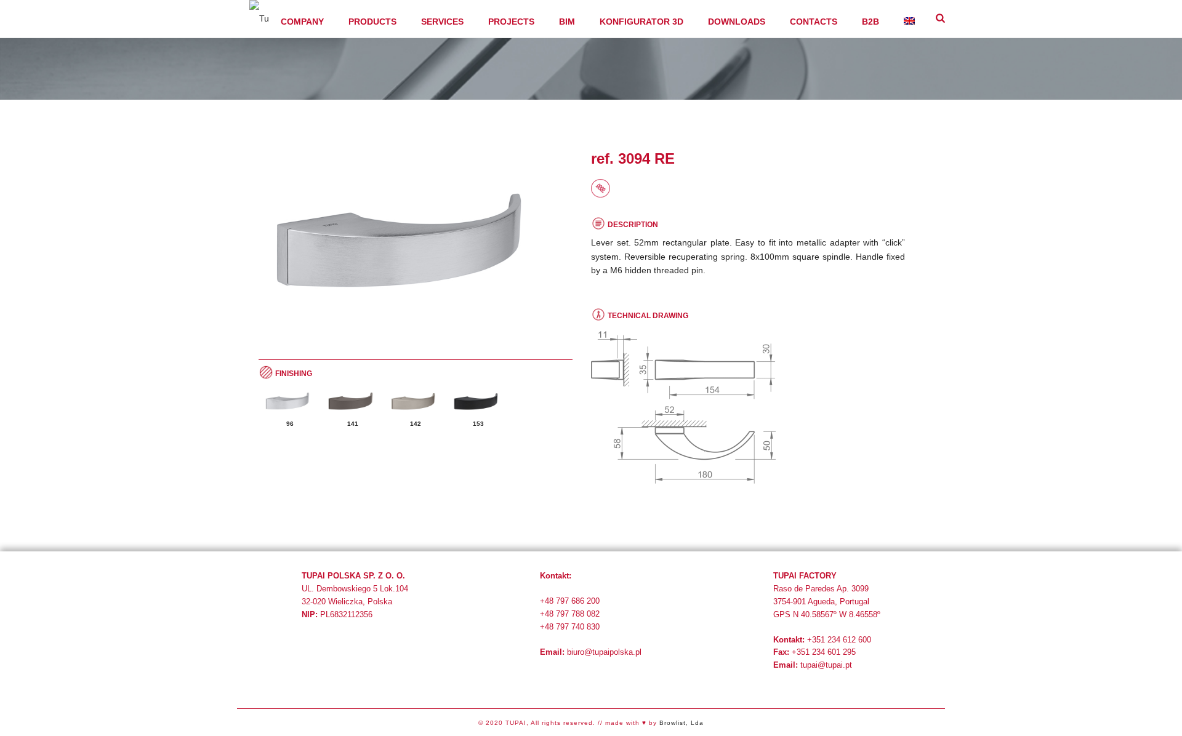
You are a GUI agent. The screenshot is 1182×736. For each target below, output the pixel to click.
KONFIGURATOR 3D (641, 21)
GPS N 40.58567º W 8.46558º (826, 614)
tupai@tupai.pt (826, 665)
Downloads (736, 21)
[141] (352, 401)
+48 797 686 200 (570, 601)
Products (372, 21)
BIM (567, 21)
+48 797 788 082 (570, 613)
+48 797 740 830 (570, 626)
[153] (478, 401)
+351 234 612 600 (839, 639)
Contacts (813, 21)
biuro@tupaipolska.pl (604, 652)
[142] (415, 401)
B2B (870, 21)
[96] (290, 401)
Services (442, 21)
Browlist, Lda (681, 722)
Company (302, 21)
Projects (511, 21)
